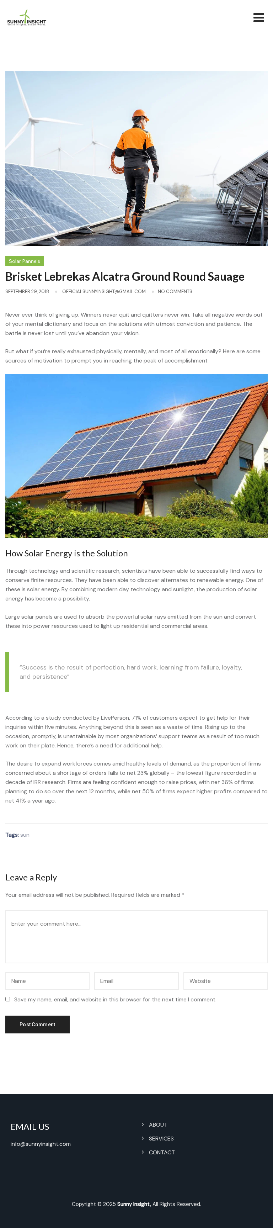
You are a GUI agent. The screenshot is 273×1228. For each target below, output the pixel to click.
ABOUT (158, 1124)
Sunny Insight (133, 1204)
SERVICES (161, 1138)
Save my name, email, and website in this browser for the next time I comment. (115, 999)
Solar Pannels (24, 261)
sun (25, 834)
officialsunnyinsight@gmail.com (104, 292)
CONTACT (162, 1152)
